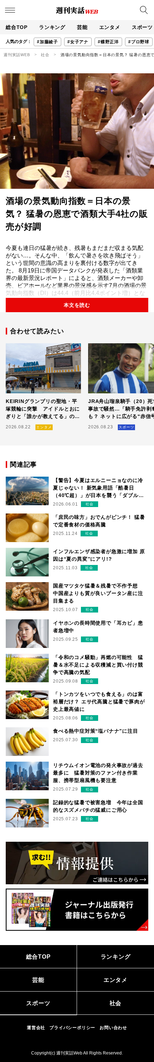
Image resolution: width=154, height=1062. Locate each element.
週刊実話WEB (17, 55)
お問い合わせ (113, 1027)
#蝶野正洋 (108, 41)
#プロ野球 (138, 41)
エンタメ (109, 27)
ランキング (52, 27)
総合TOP (17, 27)
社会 (45, 55)
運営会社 (36, 1027)
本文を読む (77, 305)
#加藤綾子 (47, 41)
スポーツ (38, 1003)
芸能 (82, 27)
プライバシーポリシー (72, 1027)
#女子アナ (77, 41)
